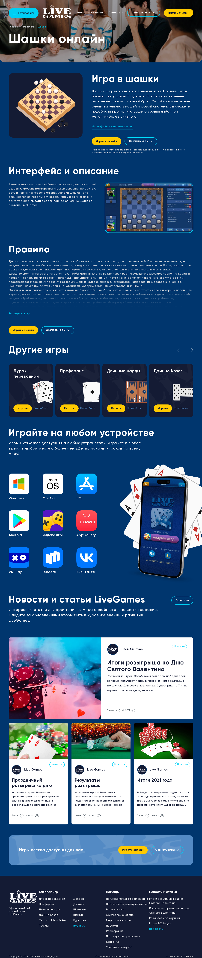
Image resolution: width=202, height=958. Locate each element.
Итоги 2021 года (155, 780)
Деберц (78, 899)
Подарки (112, 925)
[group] (149, 208)
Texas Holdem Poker (52, 920)
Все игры (79, 925)
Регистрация (114, 931)
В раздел (182, 600)
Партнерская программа (123, 936)
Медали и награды (118, 920)
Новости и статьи (90, 12)
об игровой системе (131, 153)
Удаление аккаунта (119, 947)
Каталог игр (28, 27)
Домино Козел (168, 371)
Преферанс (72, 371)
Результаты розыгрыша (88, 783)
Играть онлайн (178, 12)
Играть (23, 408)
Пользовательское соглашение (127, 899)
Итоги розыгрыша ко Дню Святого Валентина (145, 666)
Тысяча (44, 925)
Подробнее (41, 408)
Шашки (78, 915)
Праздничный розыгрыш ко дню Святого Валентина (33, 783)
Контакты (112, 942)
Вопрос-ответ (116, 909)
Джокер (78, 904)
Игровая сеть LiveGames (179, 956)
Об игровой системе (120, 915)
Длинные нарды (123, 371)
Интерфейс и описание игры (112, 126)
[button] (191, 350)
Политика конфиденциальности (127, 904)
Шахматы (79, 909)
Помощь (114, 12)
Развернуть (17, 313)
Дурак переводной (26, 374)
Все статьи (156, 929)
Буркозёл (79, 920)
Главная (13, 27)
